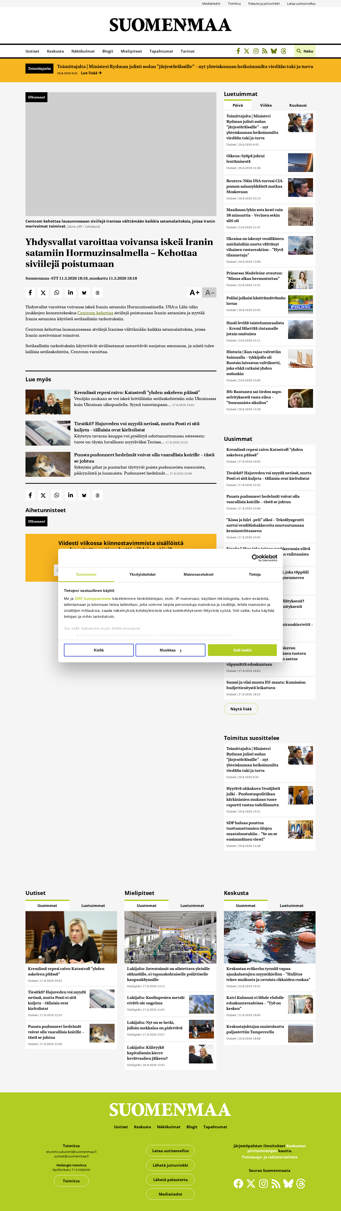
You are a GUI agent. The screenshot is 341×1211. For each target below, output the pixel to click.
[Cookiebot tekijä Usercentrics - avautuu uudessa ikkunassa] (255, 558)
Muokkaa (167, 650)
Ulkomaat (36, 97)
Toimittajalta (39, 68)
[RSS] (266, 51)
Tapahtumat (161, 51)
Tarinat (188, 51)
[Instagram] (257, 51)
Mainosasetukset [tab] (199, 574)
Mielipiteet (131, 51)
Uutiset (32, 51)
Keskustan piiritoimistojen (276, 1148)
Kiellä (99, 650)
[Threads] (285, 51)
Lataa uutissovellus (301, 3)
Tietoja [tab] (255, 574)
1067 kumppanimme (93, 598)
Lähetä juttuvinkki (170, 1165)
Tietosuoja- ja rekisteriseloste (270, 1156)
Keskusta (55, 51)
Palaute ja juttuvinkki (264, 3)
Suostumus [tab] (86, 574)
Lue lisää (89, 72)
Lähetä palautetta (170, 1179)
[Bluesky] (289, 1187)
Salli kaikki (242, 650)
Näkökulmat (83, 51)
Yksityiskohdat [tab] (142, 574)
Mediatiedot (211, 3)
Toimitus (234, 3)
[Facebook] (239, 51)
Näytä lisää (241, 708)
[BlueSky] (275, 51)
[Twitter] (252, 1187)
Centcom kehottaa (95, 313)
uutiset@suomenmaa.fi (71, 1156)
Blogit (107, 51)
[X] (248, 51)
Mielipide (134, 986)
